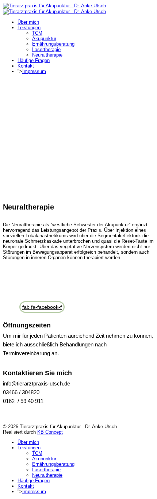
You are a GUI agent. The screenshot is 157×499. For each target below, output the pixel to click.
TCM (37, 33)
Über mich (28, 22)
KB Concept (50, 432)
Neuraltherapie (47, 55)
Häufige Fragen (34, 60)
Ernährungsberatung (53, 44)
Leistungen (29, 27)
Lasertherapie (46, 49)
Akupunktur (44, 38)
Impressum (34, 71)
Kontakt (26, 66)
